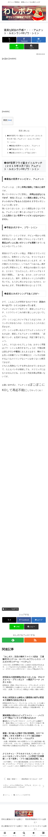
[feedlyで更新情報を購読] (13, 640)
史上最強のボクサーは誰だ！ (12, 826)
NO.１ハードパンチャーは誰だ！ (35, 827)
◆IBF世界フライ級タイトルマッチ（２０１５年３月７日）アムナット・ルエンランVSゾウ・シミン (24, 139)
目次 (21, 131)
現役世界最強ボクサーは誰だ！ (35, 820)
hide (9, 120)
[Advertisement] (24, 84)
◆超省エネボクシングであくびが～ (23, 153)
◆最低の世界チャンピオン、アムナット (24, 146)
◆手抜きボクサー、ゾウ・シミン (22, 149)
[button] (31, 46)
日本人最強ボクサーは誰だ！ (12, 819)
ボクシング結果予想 (11, 609)
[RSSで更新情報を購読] (35, 640)
